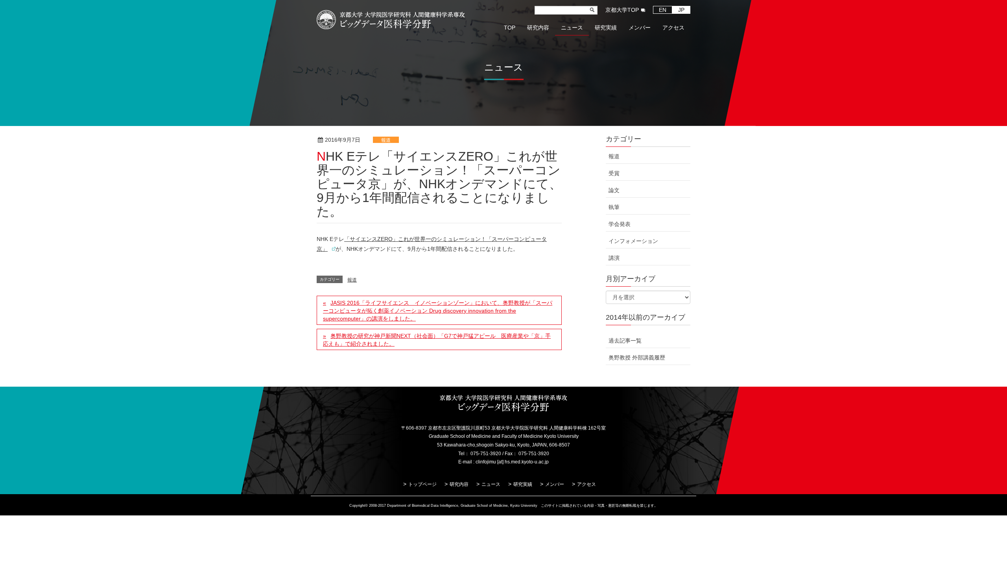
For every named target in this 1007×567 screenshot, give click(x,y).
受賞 (614, 173)
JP (681, 10)
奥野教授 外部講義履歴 (637, 357)
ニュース (490, 484)
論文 (614, 190)
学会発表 (620, 224)
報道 (386, 140)
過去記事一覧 (625, 340)
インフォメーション (633, 241)
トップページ (422, 484)
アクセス (586, 484)
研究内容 (459, 484)
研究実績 (522, 484)
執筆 (614, 207)
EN (662, 10)
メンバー (554, 484)
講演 (614, 258)
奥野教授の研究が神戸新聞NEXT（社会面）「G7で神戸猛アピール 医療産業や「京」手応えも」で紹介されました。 (437, 340)
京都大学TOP (622, 10)
